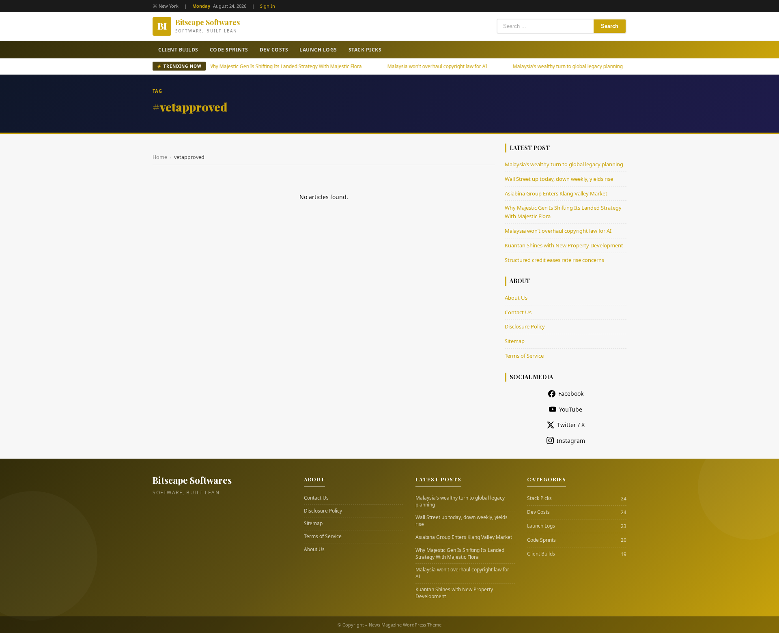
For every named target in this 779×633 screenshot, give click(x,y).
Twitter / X (571, 425)
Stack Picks (365, 49)
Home (160, 157)
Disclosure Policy (525, 326)
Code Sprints (229, 49)
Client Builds (178, 49)
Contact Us (518, 312)
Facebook (570, 393)
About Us (516, 297)
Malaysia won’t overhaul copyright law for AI (558, 230)
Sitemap (515, 341)
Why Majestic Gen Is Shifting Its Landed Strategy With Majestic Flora (265, 66)
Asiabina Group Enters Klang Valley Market (556, 193)
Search (609, 26)
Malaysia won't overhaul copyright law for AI (417, 66)
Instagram (571, 440)
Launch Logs (318, 49)
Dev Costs (274, 49)
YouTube (570, 409)
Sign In (267, 6)
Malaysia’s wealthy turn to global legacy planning (548, 66)
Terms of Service (524, 355)
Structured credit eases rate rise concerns (554, 260)
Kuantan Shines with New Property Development (564, 245)
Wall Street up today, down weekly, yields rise (559, 178)
